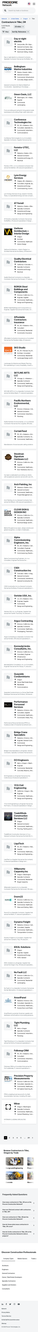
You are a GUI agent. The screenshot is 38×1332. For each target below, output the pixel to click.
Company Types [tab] (8, 1258)
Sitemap (4, 1323)
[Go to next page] (32, 1137)
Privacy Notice (6, 1312)
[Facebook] (6, 1304)
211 (29, 1138)
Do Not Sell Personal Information (10, 1320)
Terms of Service (6, 1316)
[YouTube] (19, 1304)
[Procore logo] (10, 2)
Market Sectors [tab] (22, 1258)
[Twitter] (10, 1304)
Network (7, 5)
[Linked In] (2, 1304)
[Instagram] (14, 1304)
